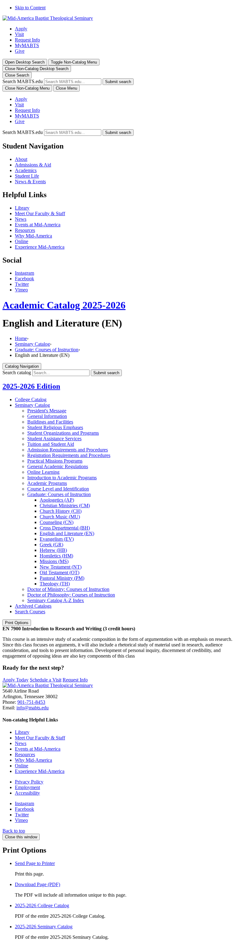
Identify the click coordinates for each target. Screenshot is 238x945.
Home (21, 338)
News (20, 219)
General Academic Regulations (57, 466)
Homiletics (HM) (56, 555)
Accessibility (27, 793)
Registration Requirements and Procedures (68, 455)
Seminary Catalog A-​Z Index (55, 600)
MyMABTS (27, 45)
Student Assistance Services (54, 438)
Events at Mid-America (37, 224)
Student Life (27, 176)
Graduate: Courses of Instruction (46, 349)
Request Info (27, 39)
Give (19, 51)
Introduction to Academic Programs (62, 477)
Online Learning (43, 472)
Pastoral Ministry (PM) (62, 578)
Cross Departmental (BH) (65, 527)
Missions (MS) (54, 561)
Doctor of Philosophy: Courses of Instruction (71, 594)
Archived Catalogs (33, 606)
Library (22, 208)
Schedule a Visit (45, 679)
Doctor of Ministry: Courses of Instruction (68, 589)
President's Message (46, 410)
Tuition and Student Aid (50, 444)
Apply (21, 28)
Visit (19, 34)
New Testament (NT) (61, 567)
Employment (27, 787)
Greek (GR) (51, 544)
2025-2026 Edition (31, 386)
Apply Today (15, 679)
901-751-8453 (31, 702)
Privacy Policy (29, 781)
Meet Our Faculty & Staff (40, 213)
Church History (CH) (61, 511)
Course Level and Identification (58, 488)
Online (21, 241)
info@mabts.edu (32, 707)
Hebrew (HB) (53, 550)
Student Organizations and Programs (63, 433)
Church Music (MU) (60, 516)
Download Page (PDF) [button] (37, 884)
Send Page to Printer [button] (35, 863)
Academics (26, 170)
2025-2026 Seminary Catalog (44, 926)
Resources (25, 230)
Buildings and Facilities (50, 421)
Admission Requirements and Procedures (67, 449)
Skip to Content (30, 7)
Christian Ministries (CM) (65, 505)
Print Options (17, 622)
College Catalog (30, 399)
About (21, 159)
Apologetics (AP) (57, 500)
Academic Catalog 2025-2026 (64, 305)
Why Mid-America (33, 235)
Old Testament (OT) (59, 572)
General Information (47, 416)
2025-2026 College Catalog (42, 905)
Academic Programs (47, 483)
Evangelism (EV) (57, 539)
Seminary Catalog (32, 344)
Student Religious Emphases (55, 427)
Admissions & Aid (33, 164)
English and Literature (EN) (67, 533)
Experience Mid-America (39, 247)
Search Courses (30, 611)
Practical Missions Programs (54, 461)
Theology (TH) (55, 583)
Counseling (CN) (56, 522)
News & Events (30, 181)
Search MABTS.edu (22, 81)
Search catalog (16, 372)
